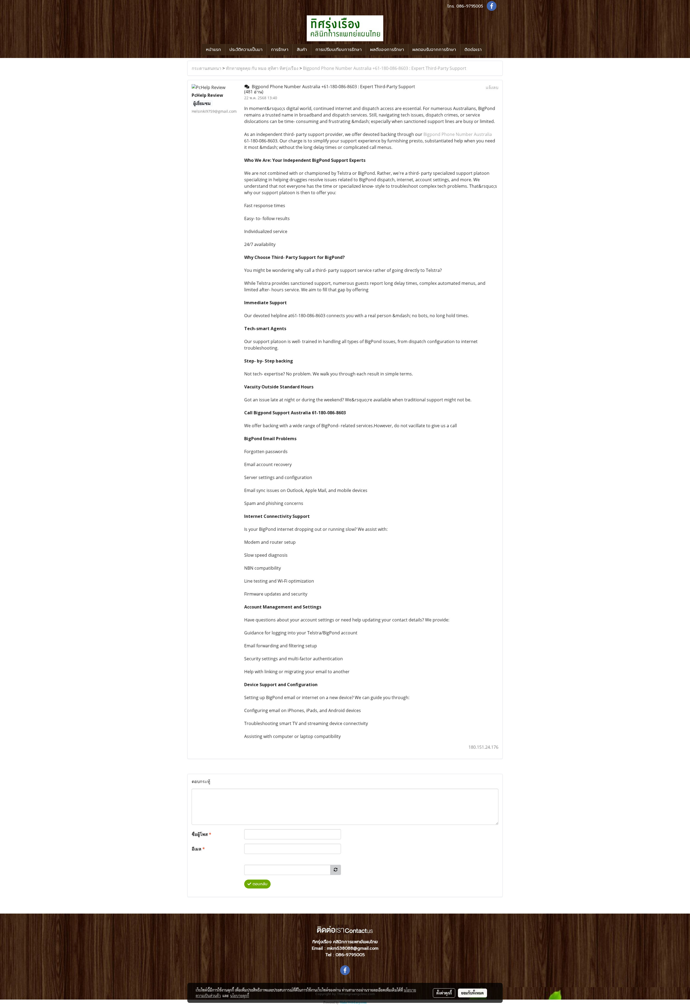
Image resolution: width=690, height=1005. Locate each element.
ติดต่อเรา (473, 49)
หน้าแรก (213, 49)
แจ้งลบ (492, 87)
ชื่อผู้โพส (201, 834)
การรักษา (279, 49)
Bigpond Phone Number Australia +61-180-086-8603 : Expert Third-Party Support (384, 68)
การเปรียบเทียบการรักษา (338, 49)
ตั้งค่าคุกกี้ (444, 992)
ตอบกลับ (259, 884)
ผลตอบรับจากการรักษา (434, 49)
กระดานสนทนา (206, 68)
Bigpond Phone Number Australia (457, 134)
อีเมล (198, 849)
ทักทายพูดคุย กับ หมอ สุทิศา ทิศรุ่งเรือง (262, 68)
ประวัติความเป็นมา (246, 49)
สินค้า (302, 49)
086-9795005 (469, 6)
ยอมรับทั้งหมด (472, 992)
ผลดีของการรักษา (387, 49)
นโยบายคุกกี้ (239, 995)
